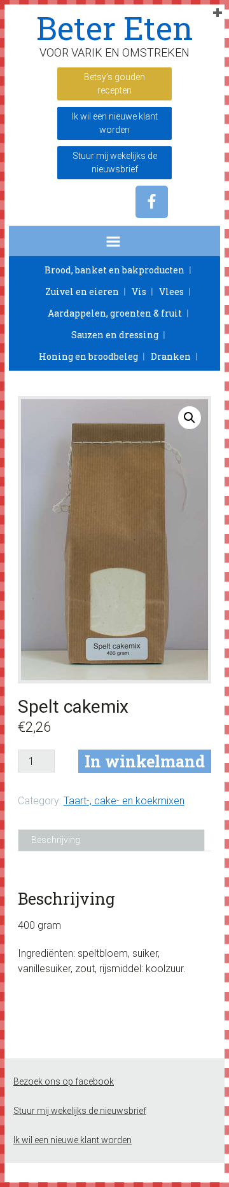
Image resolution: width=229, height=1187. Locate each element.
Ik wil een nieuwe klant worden (115, 123)
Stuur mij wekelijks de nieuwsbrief (115, 162)
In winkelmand (145, 761)
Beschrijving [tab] (55, 840)
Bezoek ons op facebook (63, 1081)
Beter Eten (114, 28)
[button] (114, 241)
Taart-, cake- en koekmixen (124, 801)
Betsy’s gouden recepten (114, 83)
